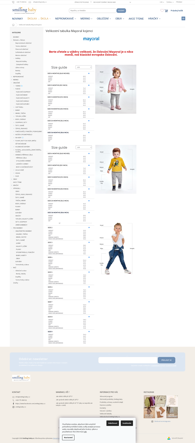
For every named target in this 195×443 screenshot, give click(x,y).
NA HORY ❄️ (19, 138)
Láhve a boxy (19, 67)
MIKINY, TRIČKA (20, 113)
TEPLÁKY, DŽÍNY (20, 116)
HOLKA (17, 173)
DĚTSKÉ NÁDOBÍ (20, 144)
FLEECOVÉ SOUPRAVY (23, 92)
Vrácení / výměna (105, 411)
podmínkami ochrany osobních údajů (163, 365)
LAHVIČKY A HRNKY (22, 164)
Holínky (17, 58)
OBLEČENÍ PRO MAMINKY (23, 231)
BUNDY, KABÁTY (21, 255)
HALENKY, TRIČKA (22, 234)
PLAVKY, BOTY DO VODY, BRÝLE (25, 141)
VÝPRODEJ (16, 188)
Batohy (17, 71)
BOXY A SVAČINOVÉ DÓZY (24, 167)
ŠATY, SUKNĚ (19, 125)
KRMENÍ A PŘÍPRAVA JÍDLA (24, 155)
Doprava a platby (105, 405)
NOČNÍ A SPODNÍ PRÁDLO (23, 134)
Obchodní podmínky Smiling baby (104, 2)
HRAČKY (16, 185)
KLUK (17, 176)
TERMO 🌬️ (19, 86)
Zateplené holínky (22, 64)
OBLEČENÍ (16, 83)
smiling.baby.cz (20, 407)
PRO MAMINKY (18, 228)
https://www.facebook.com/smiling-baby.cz (30, 403)
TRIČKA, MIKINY (20, 200)
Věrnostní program (82, 2)
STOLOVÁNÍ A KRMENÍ (23, 161)
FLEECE (17, 89)
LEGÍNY (18, 243)
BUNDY (17, 110)
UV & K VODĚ (19, 170)
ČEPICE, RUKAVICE (21, 128)
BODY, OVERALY (20, 119)
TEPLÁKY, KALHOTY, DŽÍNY (24, 219)
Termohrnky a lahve (22, 265)
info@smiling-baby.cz (22, 397)
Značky (15, 283)
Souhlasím (126, 423)
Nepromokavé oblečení (23, 43)
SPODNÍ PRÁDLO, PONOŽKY (25, 252)
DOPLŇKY (18, 213)
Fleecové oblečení (21, 49)
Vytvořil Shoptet (177, 438)
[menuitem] (17, 19)
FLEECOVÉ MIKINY (22, 95)
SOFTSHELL (19, 107)
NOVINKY (16, 37)
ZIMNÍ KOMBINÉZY (21, 225)
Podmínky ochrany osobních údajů (111, 402)
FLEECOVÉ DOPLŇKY (22, 104)
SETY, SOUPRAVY (21, 222)
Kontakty (103, 408)
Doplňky (18, 73)
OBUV (15, 179)
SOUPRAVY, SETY (21, 122)
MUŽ (14, 268)
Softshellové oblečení (22, 52)
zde (85, 431)
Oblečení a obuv (21, 271)
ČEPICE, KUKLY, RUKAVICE (23, 194)
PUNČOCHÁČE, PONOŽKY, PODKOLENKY (28, 131)
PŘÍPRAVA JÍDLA (21, 158)
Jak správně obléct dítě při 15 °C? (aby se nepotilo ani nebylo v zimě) (74, 404)
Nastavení (68, 437)
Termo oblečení (20, 46)
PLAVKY (17, 207)
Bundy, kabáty (21, 274)
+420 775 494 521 (21, 400)
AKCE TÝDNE (17, 182)
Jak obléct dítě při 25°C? (64, 396)
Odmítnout (112, 423)
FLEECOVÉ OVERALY (22, 101)
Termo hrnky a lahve (22, 280)
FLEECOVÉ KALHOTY (22, 98)
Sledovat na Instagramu (162, 421)
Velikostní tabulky (106, 414)
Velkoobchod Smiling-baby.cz (110, 417)
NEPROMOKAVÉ (18, 77)
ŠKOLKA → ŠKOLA (19, 40)
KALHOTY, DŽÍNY (21, 246)
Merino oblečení (20, 55)
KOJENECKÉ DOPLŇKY (22, 147)
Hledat (121, 10)
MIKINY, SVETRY (21, 237)
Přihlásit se (166, 360)
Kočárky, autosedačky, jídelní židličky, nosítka (28, 151)
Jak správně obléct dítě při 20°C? (67, 400)
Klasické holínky (21, 61)
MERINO (15, 80)
